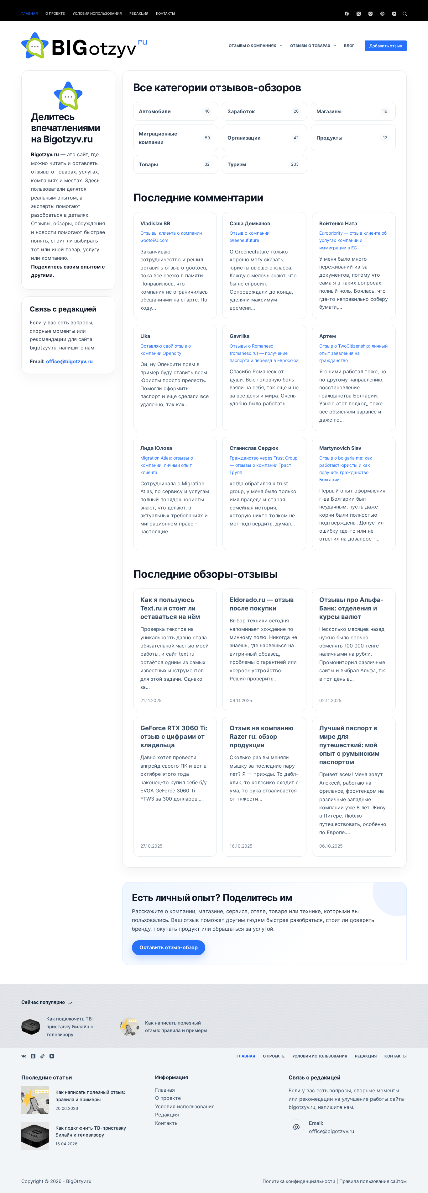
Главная (29, 13)
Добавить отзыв (385, 45)
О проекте (55, 13)
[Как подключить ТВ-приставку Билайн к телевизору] (30, 1026)
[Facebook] (347, 14)
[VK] (23, 1056)
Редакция (138, 13)
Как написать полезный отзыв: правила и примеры (176, 1027)
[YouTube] (394, 14)
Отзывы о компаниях (252, 45)
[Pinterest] (382, 14)
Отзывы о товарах (310, 45)
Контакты (165, 13)
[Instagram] (370, 14)
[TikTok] (42, 1056)
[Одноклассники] (33, 1056)
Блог (349, 45)
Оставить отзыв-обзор (168, 947)
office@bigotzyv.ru (69, 361)
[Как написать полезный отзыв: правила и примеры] (129, 1026)
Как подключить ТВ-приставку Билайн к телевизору (70, 1026)
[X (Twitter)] (359, 14)
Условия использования (97, 13)
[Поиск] (405, 14)
